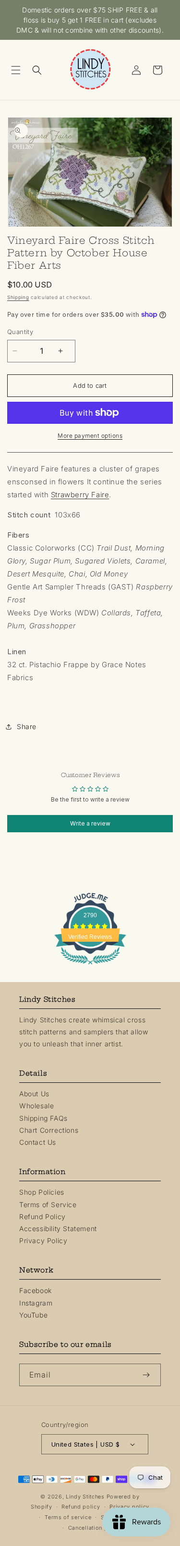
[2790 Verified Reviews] (90, 966)
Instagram (35, 1303)
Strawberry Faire (80, 494)
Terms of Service (48, 1204)
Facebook (35, 1290)
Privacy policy (129, 1506)
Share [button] (26, 726)
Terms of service (68, 1517)
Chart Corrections (48, 1130)
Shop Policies (41, 1192)
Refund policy (80, 1506)
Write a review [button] (90, 823)
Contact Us (37, 1142)
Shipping (18, 297)
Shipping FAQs (43, 1118)
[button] (19, 70)
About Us (34, 1094)
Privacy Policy (43, 1240)
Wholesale (36, 1106)
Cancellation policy (94, 1527)
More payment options (90, 435)
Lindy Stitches (85, 1496)
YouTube (33, 1315)
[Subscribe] (149, 1375)
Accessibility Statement (58, 1228)
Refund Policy (42, 1216)
